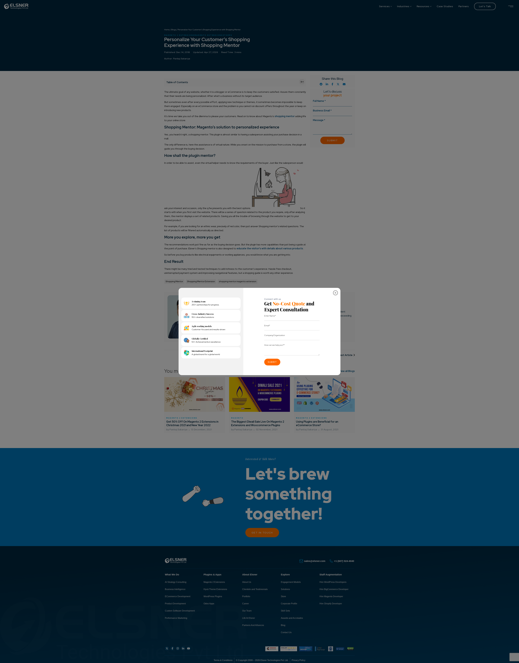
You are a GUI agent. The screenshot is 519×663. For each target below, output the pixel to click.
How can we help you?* (274, 345)
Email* (267, 325)
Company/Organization (274, 335)
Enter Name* (270, 315)
